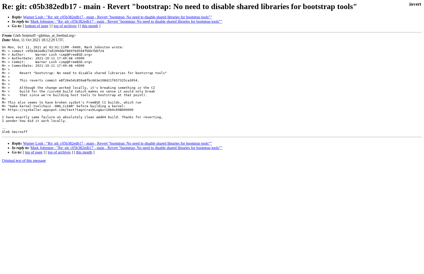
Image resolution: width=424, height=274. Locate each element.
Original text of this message (24, 160)
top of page (33, 152)
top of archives (65, 26)
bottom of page (36, 26)
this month (90, 26)
